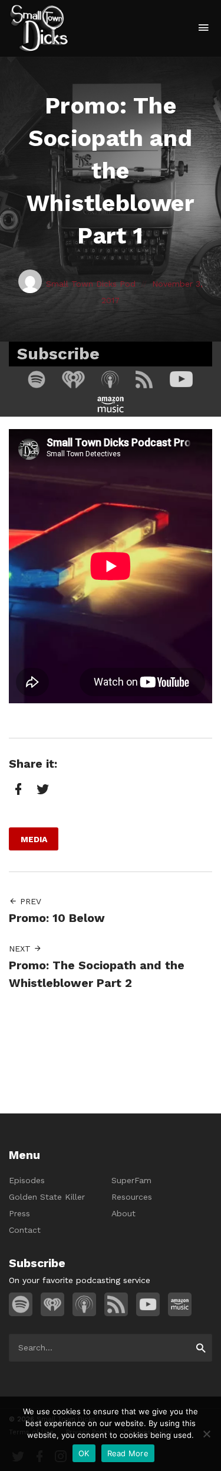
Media (34, 839)
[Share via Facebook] (17, 789)
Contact (25, 1230)
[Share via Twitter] (41, 789)
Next (21, 948)
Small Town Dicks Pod (91, 283)
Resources (131, 1197)
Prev (29, 901)
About (123, 1213)
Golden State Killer (47, 1197)
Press (19, 1213)
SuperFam (131, 1180)
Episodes (27, 1180)
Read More (128, 1453)
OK (84, 1453)
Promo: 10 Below (57, 918)
